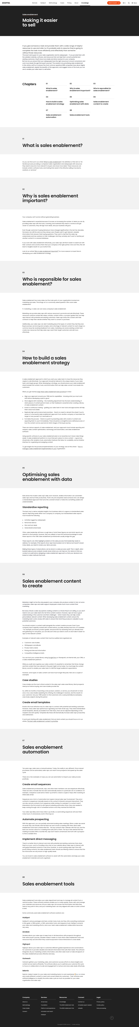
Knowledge (85, 3)
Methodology (53, 3)
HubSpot (43, 3)
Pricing (69, 3)
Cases (62, 3)
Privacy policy (100, 1002)
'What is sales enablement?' (53, 162)
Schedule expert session (85, 1005)
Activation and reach (47, 1011)
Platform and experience (48, 1008)
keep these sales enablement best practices (51, 392)
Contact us (81, 1002)
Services (34, 3)
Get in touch (113, 3)
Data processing (101, 1008)
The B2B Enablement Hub (67, 1005)
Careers (24, 1011)
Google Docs (52, 657)
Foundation (44, 1005)
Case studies (26, 1008)
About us (24, 1002)
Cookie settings (76, 1024)
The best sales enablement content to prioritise (42, 721)
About (76, 3)
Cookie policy (100, 1005)
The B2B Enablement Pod (67, 1008)
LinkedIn (80, 1008)
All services (44, 1002)
